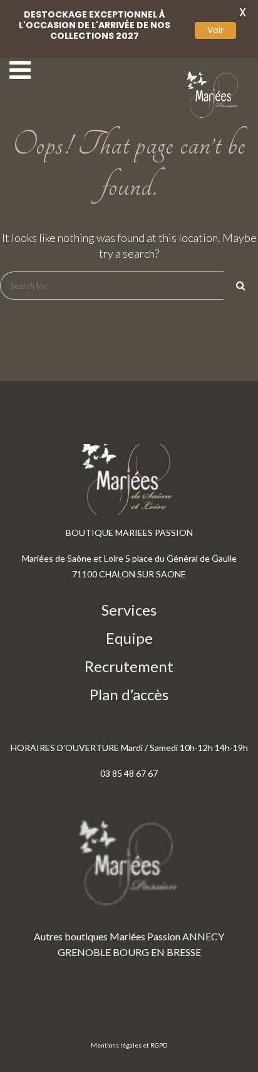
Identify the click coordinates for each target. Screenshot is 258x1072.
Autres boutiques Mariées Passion (107, 936)
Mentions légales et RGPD (129, 1045)
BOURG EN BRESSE (157, 952)
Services (129, 610)
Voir (215, 30)
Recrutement (129, 666)
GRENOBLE (84, 952)
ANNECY (203, 936)
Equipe (129, 638)
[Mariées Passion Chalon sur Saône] (214, 95)
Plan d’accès (129, 694)
